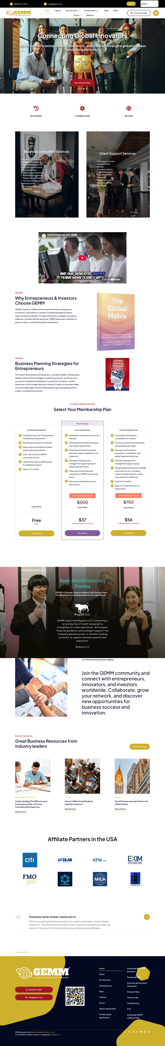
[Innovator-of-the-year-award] (82, 63)
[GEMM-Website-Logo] (19, 11)
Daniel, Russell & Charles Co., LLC (43, 1029)
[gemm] (121, 359)
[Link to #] (156, 13)
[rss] (149, 1028)
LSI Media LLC (55, 1031)
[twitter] (129, 1028)
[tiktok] (137, 1028)
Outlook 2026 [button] (21, 949)
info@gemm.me (55, 4)
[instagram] (133, 1028)
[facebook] (125, 1028)
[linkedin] (145, 1028)
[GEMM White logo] (43, 964)
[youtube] (141, 1028)
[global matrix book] (116, 292)
